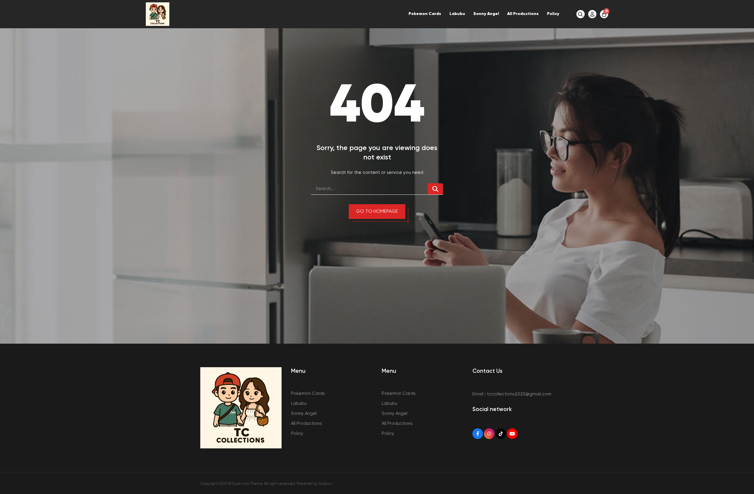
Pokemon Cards (425, 14)
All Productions (523, 14)
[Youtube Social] (512, 433)
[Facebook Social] (477, 433)
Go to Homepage (377, 211)
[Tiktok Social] (500, 433)
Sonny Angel (486, 14)
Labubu (457, 14)
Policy (553, 14)
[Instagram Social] (489, 433)
